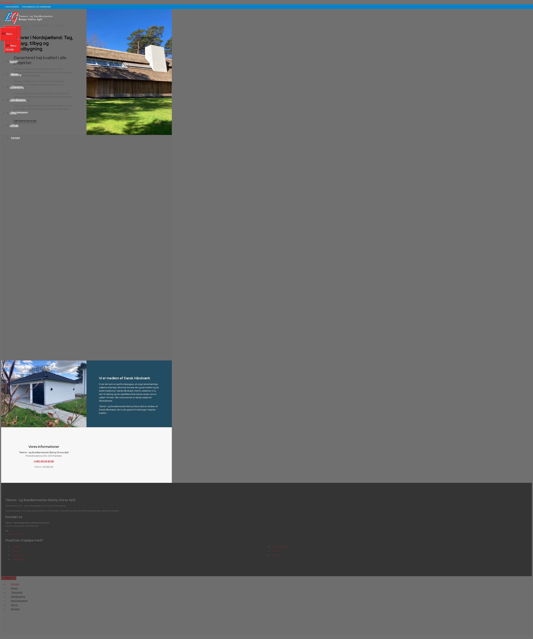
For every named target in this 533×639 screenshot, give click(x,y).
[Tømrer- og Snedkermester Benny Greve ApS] (28, 23)
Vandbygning (17, 87)
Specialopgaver (18, 100)
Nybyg (13, 62)
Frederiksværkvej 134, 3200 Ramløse (36, 7)
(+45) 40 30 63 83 (12, 7)
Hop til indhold (7, 2)
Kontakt (15, 137)
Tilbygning (15, 75)
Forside (10, 49)
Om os (13, 113)
